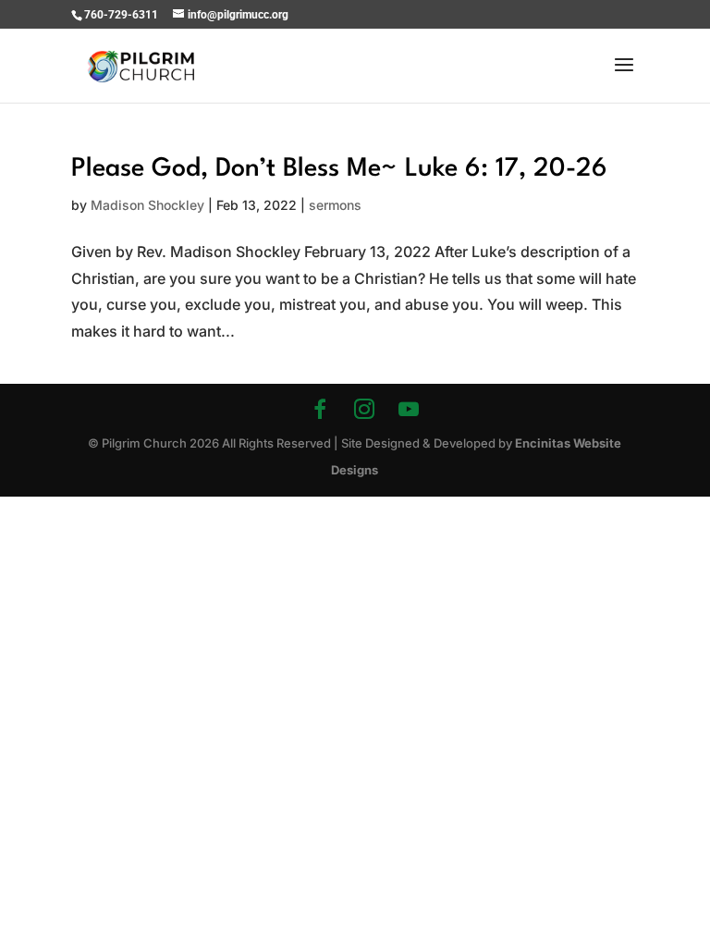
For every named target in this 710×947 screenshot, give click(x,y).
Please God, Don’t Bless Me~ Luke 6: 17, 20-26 (339, 169)
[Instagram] (364, 409)
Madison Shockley (147, 205)
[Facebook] (319, 409)
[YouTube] (408, 409)
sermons (335, 205)
